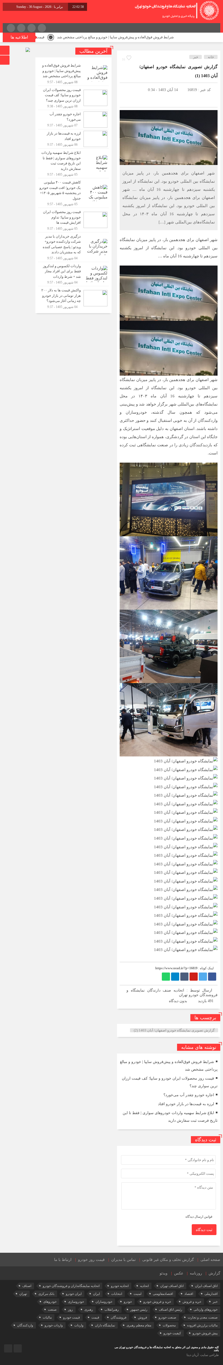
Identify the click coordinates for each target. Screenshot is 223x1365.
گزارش (214, 1273)
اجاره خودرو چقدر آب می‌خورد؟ (188, 1095)
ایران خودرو (74, 1294)
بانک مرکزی (46, 1294)
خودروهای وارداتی (206, 1309)
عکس (178, 1273)
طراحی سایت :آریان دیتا (203, 1355)
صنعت (52, 1309)
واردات (78, 1325)
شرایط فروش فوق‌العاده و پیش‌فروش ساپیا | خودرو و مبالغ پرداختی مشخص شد (144, 37)
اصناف (26, 1286)
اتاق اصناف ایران (206, 1286)
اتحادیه (144, 1286)
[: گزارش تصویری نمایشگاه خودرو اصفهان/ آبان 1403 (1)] (126, 89)
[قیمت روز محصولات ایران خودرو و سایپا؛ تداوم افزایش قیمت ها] (73, 220)
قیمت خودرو (71, 1317)
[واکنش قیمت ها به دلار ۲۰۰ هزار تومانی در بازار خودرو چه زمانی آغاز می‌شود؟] (73, 297)
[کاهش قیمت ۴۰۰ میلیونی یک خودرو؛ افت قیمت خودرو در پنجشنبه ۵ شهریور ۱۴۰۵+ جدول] (73, 193)
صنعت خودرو (167, 1317)
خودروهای (50, 1302)
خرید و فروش (191, 1302)
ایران (96, 1294)
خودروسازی (76, 1302)
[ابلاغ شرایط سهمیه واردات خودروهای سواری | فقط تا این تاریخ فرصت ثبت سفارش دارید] (73, 163)
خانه (211, 57)
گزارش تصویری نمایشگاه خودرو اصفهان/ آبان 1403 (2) (174, 1030)
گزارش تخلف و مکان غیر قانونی (168, 1260)
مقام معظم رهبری (138, 1325)
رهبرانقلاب (111, 1309)
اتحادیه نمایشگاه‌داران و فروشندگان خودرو (71, 1286)
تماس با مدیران (123, 1260)
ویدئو (164, 1273)
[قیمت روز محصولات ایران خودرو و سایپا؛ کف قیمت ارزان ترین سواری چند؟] (73, 98)
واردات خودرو (54, 1325)
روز (70, 1309)
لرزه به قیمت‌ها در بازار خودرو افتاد (186, 1104)
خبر (195, 57)
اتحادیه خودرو (120, 1286)
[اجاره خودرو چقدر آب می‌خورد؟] (73, 119)
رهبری (88, 1309)
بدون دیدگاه (178, 1001)
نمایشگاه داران (105, 1325)
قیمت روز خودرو (91, 1260)
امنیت (137, 1294)
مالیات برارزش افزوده (202, 1325)
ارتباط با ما (63, 1260)
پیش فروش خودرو (205, 1333)
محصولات (169, 1325)
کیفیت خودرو (172, 1333)
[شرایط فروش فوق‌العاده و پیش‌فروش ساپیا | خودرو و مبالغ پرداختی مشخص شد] (73, 73)
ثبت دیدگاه (204, 1230)
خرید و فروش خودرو (157, 1302)
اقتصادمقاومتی (163, 1294)
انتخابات (116, 1294)
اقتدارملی (211, 1294)
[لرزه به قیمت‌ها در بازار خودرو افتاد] (73, 138)
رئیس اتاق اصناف (170, 1309)
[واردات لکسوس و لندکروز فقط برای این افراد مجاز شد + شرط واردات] (73, 274)
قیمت (95, 1317)
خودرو (128, 1302)
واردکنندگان (25, 1325)
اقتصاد (188, 1294)
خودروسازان (103, 1302)
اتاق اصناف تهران (172, 1286)
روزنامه (196, 1273)
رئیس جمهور (138, 1309)
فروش (142, 1317)
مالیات (47, 1317)
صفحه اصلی (210, 1260)
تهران (23, 1294)
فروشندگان (118, 1317)
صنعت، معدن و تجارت (203, 1317)
